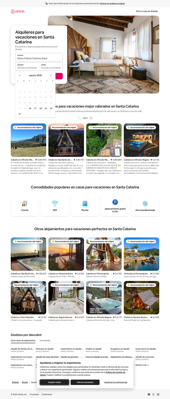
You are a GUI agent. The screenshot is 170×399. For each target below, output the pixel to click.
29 (46, 108)
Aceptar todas (54, 382)
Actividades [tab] (45, 340)
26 (30, 108)
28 (41, 108)
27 (35, 108)
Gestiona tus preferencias (115, 382)
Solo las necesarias (85, 382)
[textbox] (27, 67)
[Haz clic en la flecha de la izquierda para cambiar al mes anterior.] (20, 75)
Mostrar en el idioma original (112, 3)
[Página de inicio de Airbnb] (17, 11)
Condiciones (46, 394)
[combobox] (39, 58)
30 (51, 108)
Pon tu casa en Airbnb (147, 11)
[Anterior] (79, 118)
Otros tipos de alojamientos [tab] (23, 340)
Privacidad (34, 394)
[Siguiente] (91, 118)
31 (20, 114)
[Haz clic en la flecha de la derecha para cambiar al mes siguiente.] (51, 75)
